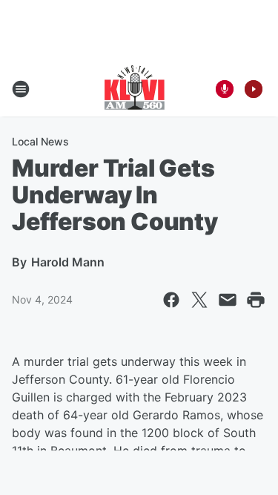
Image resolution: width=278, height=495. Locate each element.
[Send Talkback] (225, 89)
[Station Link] (135, 89)
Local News (40, 141)
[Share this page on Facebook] (171, 299)
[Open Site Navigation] (21, 89)
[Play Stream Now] (253, 89)
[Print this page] (255, 299)
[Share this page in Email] (227, 299)
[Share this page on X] (199, 299)
